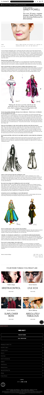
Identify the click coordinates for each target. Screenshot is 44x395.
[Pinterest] (26, 381)
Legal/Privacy (16, 389)
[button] (42, 1)
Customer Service (4, 350)
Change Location (33, 389)
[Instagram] (24, 381)
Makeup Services (4, 367)
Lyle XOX (33, 288)
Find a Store (3, 355)
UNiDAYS (3, 361)
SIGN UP (35, 255)
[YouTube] (22, 381)
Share (2, 44)
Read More (11, 291)
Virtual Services (4, 364)
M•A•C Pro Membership (5, 358)
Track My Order (22, 334)
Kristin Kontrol (11, 288)
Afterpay (2, 373)
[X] (20, 381)
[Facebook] (18, 381)
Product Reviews (4, 375)
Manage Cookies (9, 389)
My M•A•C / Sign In (4, 347)
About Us (2, 353)
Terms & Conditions (25, 389)
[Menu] (42, 1)
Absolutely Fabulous (33, 315)
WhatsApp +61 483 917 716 (6, 344)
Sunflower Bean (11, 315)
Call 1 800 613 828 (22, 338)
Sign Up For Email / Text (5, 370)
